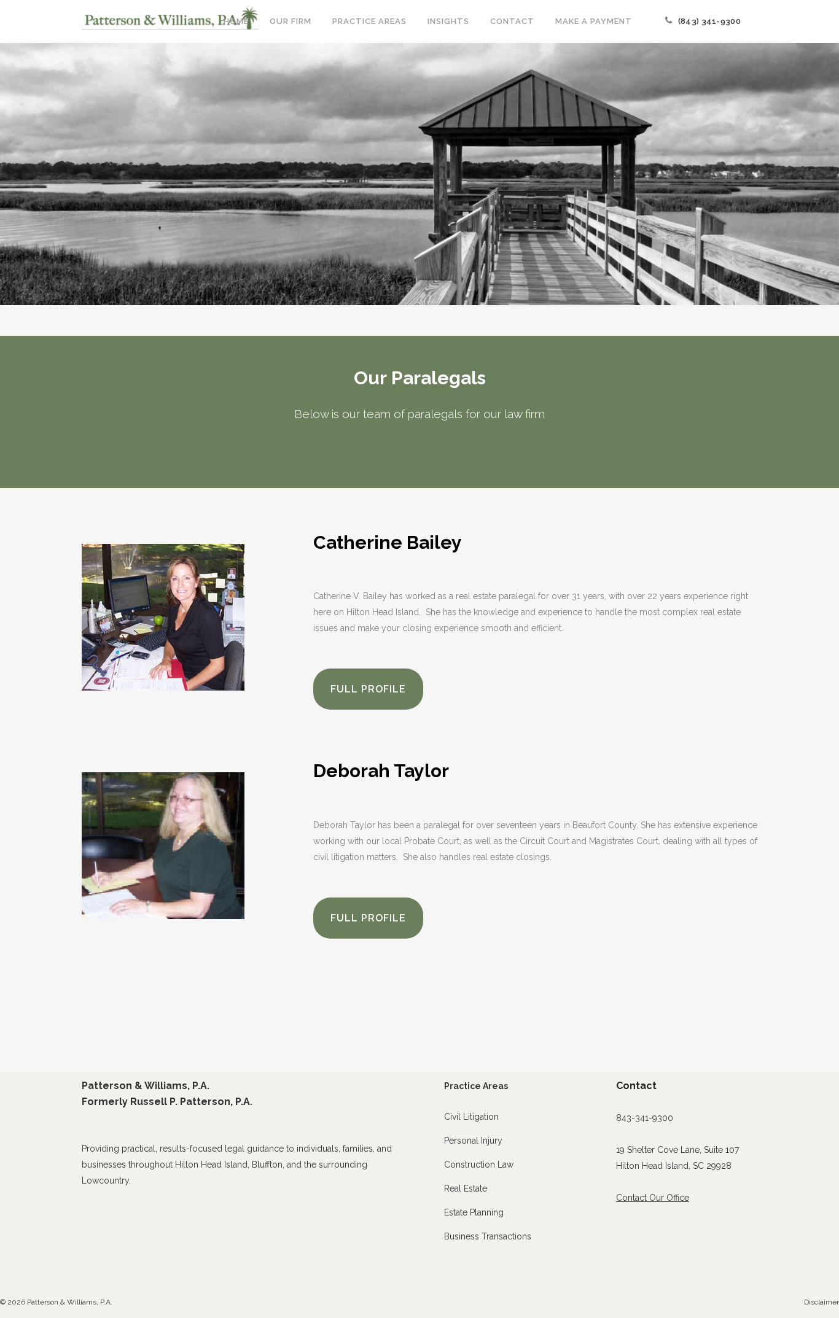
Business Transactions (487, 1236)
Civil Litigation (471, 1117)
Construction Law (478, 1164)
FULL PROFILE (368, 689)
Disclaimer (821, 1302)
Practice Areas (476, 1086)
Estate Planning (474, 1212)
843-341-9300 (644, 1118)
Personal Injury (473, 1140)
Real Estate (465, 1188)
